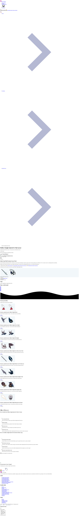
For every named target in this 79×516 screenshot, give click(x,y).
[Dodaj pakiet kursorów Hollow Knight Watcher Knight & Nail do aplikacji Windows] (2, 380)
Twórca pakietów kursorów (5, 489)
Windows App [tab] (6, 410)
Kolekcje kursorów (4, 490)
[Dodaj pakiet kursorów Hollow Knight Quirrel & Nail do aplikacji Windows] (2, 259)
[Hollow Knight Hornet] (7, 310)
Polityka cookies (4, 502)
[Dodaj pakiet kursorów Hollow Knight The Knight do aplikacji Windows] (2, 341)
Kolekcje (3, 3)
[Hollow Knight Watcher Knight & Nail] (7, 375)
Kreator (3, 488)
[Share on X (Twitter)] (39, 287)
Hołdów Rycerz (5, 278)
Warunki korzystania (4, 501)
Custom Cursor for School (5, 493)
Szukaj (3, 486)
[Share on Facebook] (39, 286)
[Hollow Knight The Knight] (7, 336)
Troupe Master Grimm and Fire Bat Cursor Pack (19, 265)
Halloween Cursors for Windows (6, 482)
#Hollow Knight (6, 463)
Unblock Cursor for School (5, 494)
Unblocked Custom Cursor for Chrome (7, 492)
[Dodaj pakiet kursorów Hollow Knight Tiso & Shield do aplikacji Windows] (2, 328)
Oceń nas (3, 495)
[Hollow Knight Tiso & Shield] (7, 323)
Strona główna (4, 2)
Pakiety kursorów (4, 4)
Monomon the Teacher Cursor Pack (33, 265)
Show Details (3, 509)
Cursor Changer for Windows (6, 480)
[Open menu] (0, 9)
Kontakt (3, 499)
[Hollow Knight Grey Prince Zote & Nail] (7, 349)
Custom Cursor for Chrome (5, 477)
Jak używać (3, 7)
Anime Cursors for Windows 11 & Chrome (7, 481)
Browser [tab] (3, 410)
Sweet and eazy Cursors (5, 483)
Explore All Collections (3, 459)
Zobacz (1, 315)
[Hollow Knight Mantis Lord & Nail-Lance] (7, 362)
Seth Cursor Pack (10, 265)
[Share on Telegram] (39, 290)
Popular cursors (4, 487)
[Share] (1, 258)
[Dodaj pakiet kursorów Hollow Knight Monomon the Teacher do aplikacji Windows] (2, 406)
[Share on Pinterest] (39, 288)
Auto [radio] (1, 254)
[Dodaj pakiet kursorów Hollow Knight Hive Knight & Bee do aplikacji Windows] (2, 393)
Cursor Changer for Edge (5, 479)
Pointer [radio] (7, 254)
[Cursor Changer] (1, 1)
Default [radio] (4, 254)
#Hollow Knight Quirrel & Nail (13, 463)
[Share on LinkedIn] (39, 289)
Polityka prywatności (4, 500)
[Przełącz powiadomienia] (0, 11)
